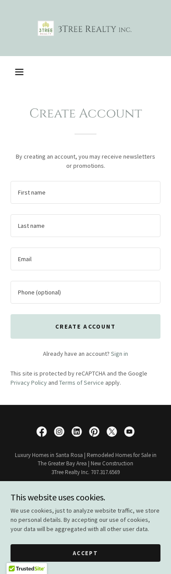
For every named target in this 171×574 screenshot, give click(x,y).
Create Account (85, 326)
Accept (85, 553)
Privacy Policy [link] (29, 382)
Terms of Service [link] (81, 382)
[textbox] (85, 192)
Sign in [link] (119, 354)
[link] (85, 28)
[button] (19, 72)
